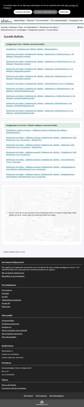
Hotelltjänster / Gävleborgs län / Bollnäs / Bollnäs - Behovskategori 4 (32, 49)
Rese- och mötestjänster (28, 27)
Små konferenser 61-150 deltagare (14, 30)
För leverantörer (43, 21)
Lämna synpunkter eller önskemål (14, 330)
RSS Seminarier (41, 396)
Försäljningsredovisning (10, 324)
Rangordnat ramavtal (37, 30)
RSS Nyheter (28, 396)
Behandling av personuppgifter (13, 276)
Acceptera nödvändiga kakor (45, 12)
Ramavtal (30, 21)
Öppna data (6, 307)
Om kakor (5, 293)
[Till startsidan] (6, 20)
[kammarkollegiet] (42, 403)
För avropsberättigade (59, 21)
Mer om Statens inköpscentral (13, 273)
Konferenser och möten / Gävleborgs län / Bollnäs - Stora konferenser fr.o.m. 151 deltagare (40, 84)
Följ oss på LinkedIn (9, 385)
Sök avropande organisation (12, 334)
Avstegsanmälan (8, 321)
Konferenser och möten (48, 27)
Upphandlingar (19, 21)
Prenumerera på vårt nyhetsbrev (14, 388)
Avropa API (6, 303)
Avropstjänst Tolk (75, 21)
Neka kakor (64, 12)
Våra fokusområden (9, 337)
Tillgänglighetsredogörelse (11, 300)
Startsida (4, 27)
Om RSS (5, 297)
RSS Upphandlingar (57, 396)
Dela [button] (81, 27)
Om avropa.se (7, 290)
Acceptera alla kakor (23, 12)
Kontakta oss (6, 327)
